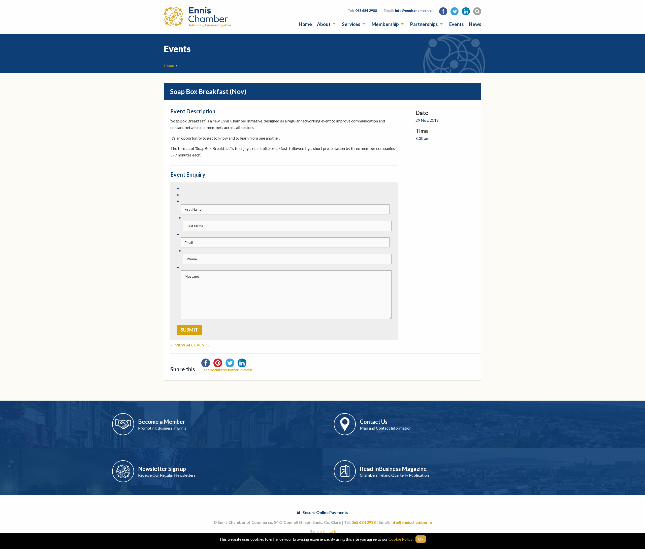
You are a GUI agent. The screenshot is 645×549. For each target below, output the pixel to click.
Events (456, 24)
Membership (385, 24)
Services (351, 24)
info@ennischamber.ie (413, 10)
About (324, 24)
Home (305, 24)
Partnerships (424, 24)
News (475, 24)
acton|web (328, 531)
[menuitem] (305, 24)
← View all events (190, 344)
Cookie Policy (401, 539)
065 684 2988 (366, 10)
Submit (189, 330)
